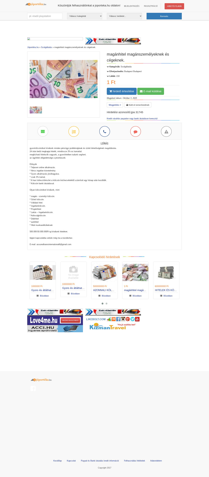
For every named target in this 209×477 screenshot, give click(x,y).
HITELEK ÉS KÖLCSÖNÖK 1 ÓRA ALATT (179, 290)
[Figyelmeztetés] (166, 131)
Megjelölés (114, 105)
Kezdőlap (57, 461)
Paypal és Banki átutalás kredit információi (100, 461)
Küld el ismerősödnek (138, 105)
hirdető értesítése (123, 91)
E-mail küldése (152, 91)
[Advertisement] (104, 29)
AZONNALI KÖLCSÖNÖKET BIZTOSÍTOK (117, 290)
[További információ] (73, 131)
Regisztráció (151, 6)
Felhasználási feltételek (134, 461)
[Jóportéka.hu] (41, 379)
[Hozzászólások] (135, 131)
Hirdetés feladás (174, 6)
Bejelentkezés (131, 6)
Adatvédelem (156, 461)
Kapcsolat (71, 461)
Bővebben (44, 296)
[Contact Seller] (104, 131)
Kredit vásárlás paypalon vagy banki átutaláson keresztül (132, 118)
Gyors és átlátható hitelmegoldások (51, 290)
